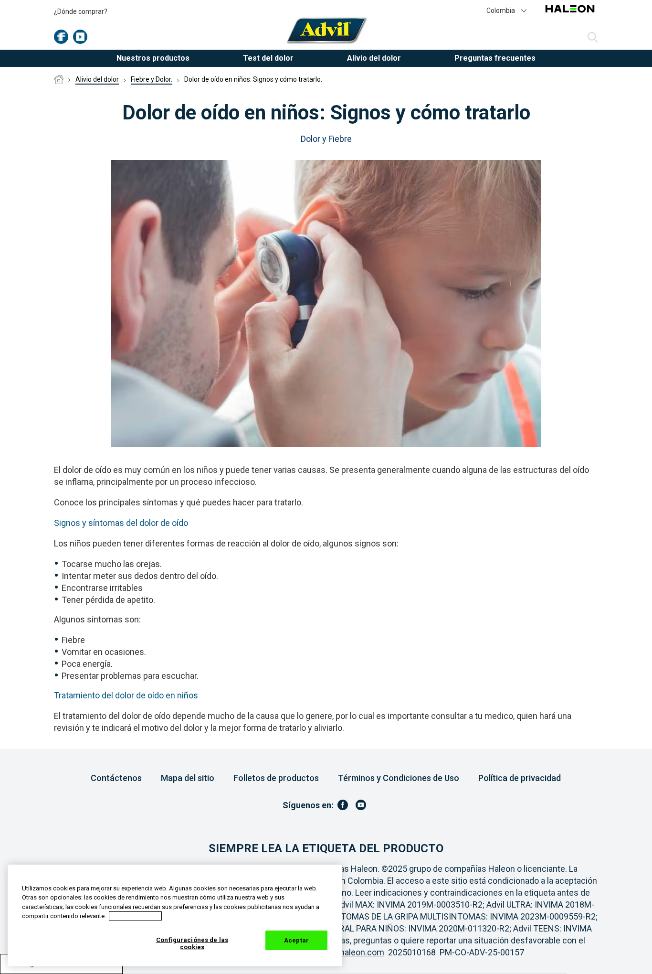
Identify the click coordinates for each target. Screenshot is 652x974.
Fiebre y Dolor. (151, 79)
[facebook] (61, 37)
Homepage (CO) (58, 80)
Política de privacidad (519, 778)
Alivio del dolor (97, 79)
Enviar (592, 37)
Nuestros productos (152, 58)
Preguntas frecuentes (495, 58)
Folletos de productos (276, 778)
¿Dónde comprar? (80, 11)
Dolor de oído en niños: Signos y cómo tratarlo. (253, 79)
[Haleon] (570, 14)
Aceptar (296, 940)
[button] (506, 10)
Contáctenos (116, 778)
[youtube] (80, 37)
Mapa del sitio (187, 778)
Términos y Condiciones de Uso (398, 778)
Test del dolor (268, 58)
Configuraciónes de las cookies (192, 943)
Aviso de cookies (135, 916)
